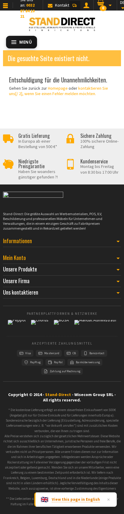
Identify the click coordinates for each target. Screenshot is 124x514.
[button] (74, 5)
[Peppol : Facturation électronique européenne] (17, 325)
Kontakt (62, 5)
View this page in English (76, 499)
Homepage (58, 88)
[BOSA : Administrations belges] (61, 325)
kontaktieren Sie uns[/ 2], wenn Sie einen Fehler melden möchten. (58, 90)
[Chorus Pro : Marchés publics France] (39, 325)
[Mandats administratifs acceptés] (95, 325)
